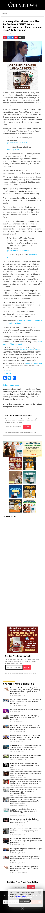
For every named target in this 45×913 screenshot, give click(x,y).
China (38, 389)
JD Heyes (15, 34)
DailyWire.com (7, 373)
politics (5, 397)
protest (22, 397)
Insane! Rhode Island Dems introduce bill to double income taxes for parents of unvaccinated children (25, 791)
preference (13, 397)
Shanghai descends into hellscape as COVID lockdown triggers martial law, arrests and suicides (25, 858)
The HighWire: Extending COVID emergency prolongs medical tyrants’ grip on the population (24, 717)
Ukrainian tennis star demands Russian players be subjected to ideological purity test (26, 756)
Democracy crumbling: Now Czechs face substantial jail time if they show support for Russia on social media (25, 821)
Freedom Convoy (12, 394)
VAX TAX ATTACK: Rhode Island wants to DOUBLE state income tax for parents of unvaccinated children (23, 811)
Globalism (23, 394)
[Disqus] (22, 545)
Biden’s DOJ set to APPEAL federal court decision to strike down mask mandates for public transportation (24, 801)
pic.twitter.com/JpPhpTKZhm (18, 251)
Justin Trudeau (34, 394)
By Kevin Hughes (22, 705)
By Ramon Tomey (22, 721)
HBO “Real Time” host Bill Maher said (30, 349)
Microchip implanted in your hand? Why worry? (26, 710)
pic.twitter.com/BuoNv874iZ (17, 143)
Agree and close (24, 901)
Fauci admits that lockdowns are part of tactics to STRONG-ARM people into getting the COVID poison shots (26, 840)
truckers (34, 397)
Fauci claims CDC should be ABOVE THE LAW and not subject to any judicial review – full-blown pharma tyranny (25, 727)
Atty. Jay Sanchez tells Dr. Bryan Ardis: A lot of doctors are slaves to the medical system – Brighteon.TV (25, 701)
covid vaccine (18, 392)
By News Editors (22, 712)
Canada (32, 389)
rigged (28, 397)
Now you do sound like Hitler (33, 363)
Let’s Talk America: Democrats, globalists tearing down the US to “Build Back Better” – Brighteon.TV (25, 868)
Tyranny (6, 399)
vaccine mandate (16, 399)
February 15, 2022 (13, 150)
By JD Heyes (21, 741)
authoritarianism (21, 389)
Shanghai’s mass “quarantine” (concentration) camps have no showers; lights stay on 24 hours (25, 831)
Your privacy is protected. (11, 432)
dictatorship (36, 392)
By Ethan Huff (21, 696)
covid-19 (27, 392)
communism (7, 392)
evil (4, 394)
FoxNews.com (7, 371)
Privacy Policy (21, 897)
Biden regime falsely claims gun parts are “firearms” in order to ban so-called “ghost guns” (24, 765)
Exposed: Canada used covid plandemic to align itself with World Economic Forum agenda (26, 782)
